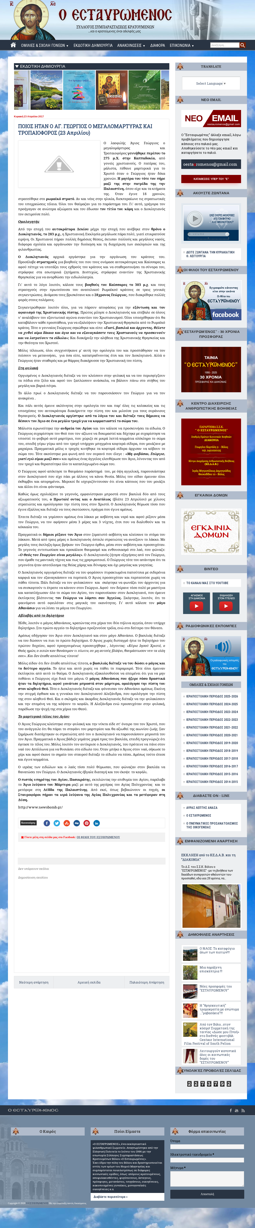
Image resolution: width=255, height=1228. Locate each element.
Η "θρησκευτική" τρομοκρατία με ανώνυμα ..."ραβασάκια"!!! (219, 1009)
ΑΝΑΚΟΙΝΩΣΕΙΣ (131, 45)
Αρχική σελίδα (88, 982)
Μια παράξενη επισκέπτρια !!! (211, 969)
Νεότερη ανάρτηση (33, 982)
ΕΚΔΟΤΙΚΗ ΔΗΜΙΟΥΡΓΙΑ (93, 45)
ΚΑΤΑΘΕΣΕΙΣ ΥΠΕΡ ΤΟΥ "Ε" (211, 179)
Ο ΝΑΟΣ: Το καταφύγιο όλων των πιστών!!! (217, 950)
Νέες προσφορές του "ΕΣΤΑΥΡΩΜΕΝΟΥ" (216, 988)
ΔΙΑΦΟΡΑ (157, 45)
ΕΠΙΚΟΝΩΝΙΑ (182, 45)
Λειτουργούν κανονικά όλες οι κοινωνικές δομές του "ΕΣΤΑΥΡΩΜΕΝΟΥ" (218, 1056)
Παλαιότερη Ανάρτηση (146, 982)
